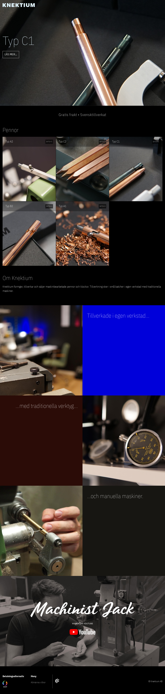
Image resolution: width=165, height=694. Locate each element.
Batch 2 (156, 142)
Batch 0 (102, 206)
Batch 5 (49, 142)
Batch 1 (49, 206)
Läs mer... (11, 54)
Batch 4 (102, 142)
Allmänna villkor (38, 682)
